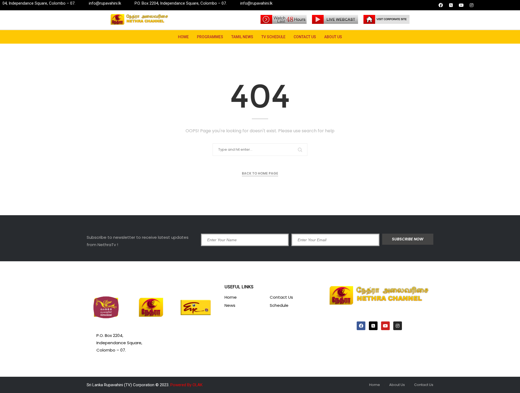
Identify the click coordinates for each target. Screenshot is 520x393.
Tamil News (242, 37)
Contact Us (305, 37)
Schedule (279, 305)
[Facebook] (440, 5)
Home (183, 37)
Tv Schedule (273, 37)
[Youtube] (461, 5)
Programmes (210, 37)
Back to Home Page (260, 173)
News (230, 305)
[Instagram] (471, 5)
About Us (333, 37)
